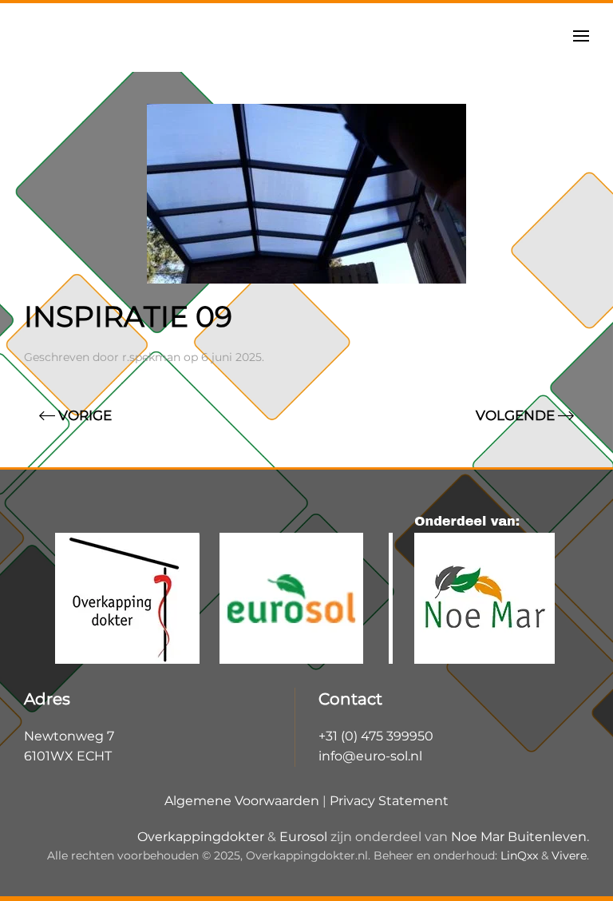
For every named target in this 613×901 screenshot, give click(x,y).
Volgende (515, 415)
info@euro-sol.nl (370, 756)
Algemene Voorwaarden (241, 800)
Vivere (569, 855)
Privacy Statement (389, 800)
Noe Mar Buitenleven (519, 836)
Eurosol (303, 836)
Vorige (85, 415)
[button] (581, 36)
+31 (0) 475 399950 (375, 736)
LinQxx (519, 855)
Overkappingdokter (200, 836)
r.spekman (151, 357)
